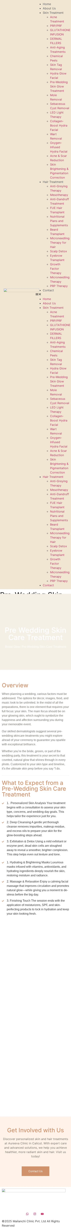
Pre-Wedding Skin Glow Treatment (59, 86)
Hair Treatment (53, 182)
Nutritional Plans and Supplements (59, 221)
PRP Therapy (59, 286)
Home (47, 4)
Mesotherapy (59, 195)
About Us (49, 8)
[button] (52, 294)
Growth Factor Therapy (55, 268)
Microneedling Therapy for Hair (60, 242)
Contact (48, 290)
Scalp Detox (58, 251)
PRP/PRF (56, 25)
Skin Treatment (53, 12)
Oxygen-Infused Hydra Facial (58, 147)
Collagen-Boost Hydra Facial (58, 125)
